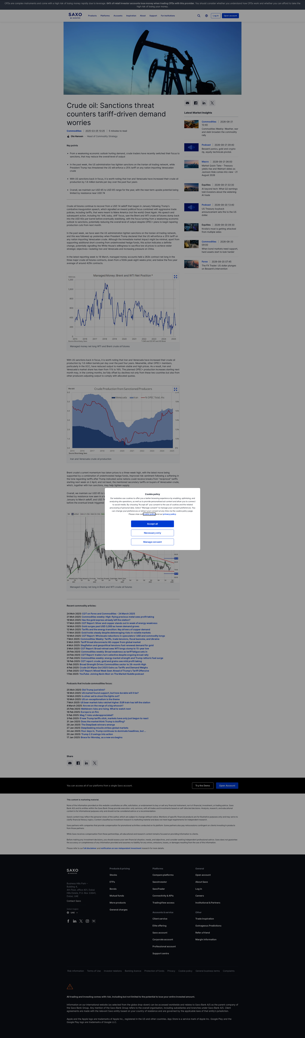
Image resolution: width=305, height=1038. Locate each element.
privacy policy (169, 514)
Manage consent (152, 541)
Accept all (152, 523)
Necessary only (152, 532)
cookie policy (149, 514)
